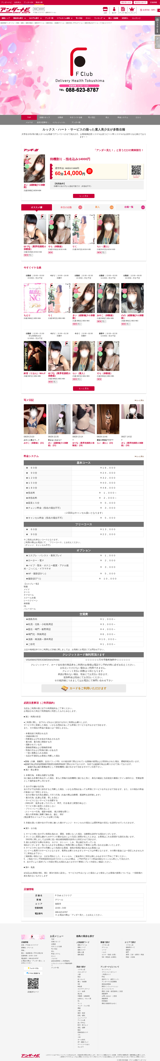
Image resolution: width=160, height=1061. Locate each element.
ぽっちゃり (81, 979)
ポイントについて (108, 989)
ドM (79, 1037)
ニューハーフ (82, 1018)
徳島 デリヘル (82, 945)
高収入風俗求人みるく (109, 1003)
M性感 (80, 986)
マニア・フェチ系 (84, 1006)
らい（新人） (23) (105, 443)
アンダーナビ (6, 2)
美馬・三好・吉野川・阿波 (135, 954)
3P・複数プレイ (83, 1042)
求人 (107, 117)
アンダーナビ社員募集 (109, 981)
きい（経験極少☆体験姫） (34, 186)
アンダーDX (28, 2)
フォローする (34, 968)
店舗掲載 (153, 2)
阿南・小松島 (130, 957)
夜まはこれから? (55, 440)
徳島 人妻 (81, 952)
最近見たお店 (126, 2)
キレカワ (81, 1047)
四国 (35, 9)
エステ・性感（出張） (109, 954)
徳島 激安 (81, 954)
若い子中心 (81, 1023)
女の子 (114, 13)
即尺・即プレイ (83, 1025)
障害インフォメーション (110, 986)
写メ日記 (79, 18)
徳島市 (128, 950)
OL (79, 1001)
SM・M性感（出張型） (109, 957)
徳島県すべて (130, 947)
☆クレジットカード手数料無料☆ (60, 122)
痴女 (79, 1030)
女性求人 (17, 2)
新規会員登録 (106, 984)
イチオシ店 (105, 945)
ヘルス (104, 952)
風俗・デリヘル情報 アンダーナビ (135, 1060)
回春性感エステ (83, 1032)
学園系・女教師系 (84, 996)
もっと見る (83, 196)
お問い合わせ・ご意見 (109, 996)
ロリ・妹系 (81, 991)
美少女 (80, 994)
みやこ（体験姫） (106, 315)
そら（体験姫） (56, 246)
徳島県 (41, 9)
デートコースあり (84, 1044)
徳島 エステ (82, 950)
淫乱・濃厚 (81, 1027)
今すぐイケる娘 (76, 117)
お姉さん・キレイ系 (84, 998)
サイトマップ (106, 969)
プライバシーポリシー (109, 972)
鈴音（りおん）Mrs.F (35, 373)
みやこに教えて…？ (32, 440)
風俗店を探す (18, 18)
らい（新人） (103, 246)
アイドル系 (81, 1020)
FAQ (103, 977)
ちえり (27, 315)
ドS (79, 1035)
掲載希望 (105, 998)
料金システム (123, 117)
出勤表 (60, 117)
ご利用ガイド (106, 974)
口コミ (88, 18)
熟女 (79, 977)
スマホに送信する (34, 973)
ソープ (104, 950)
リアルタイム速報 (63, 18)
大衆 (79, 1011)
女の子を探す (34, 18)
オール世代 (81, 1040)
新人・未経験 (113, 18)
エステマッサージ (84, 989)
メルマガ (29, 122)
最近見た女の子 (140, 2)
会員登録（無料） (150, 10)
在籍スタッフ (45, 117)
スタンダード (82, 972)
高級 (79, 1008)
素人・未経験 (82, 981)
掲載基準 (105, 994)
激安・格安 (81, 1013)
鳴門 (127, 952)
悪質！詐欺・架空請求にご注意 (112, 991)
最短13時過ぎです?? (105, 440)
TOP (29, 117)
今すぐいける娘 (56, 946)
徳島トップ (6, 18)
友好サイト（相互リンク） (111, 979)
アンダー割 (123, 13)
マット (80, 1003)
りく (74, 246)
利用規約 (105, 1001)
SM (79, 984)
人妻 (79, 974)
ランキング (132, 13)
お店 (105, 13)
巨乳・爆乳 (81, 1015)
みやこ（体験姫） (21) (34, 443)
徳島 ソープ (82, 947)
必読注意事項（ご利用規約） (44, 122)
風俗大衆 (39, 2)
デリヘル (105, 947)
